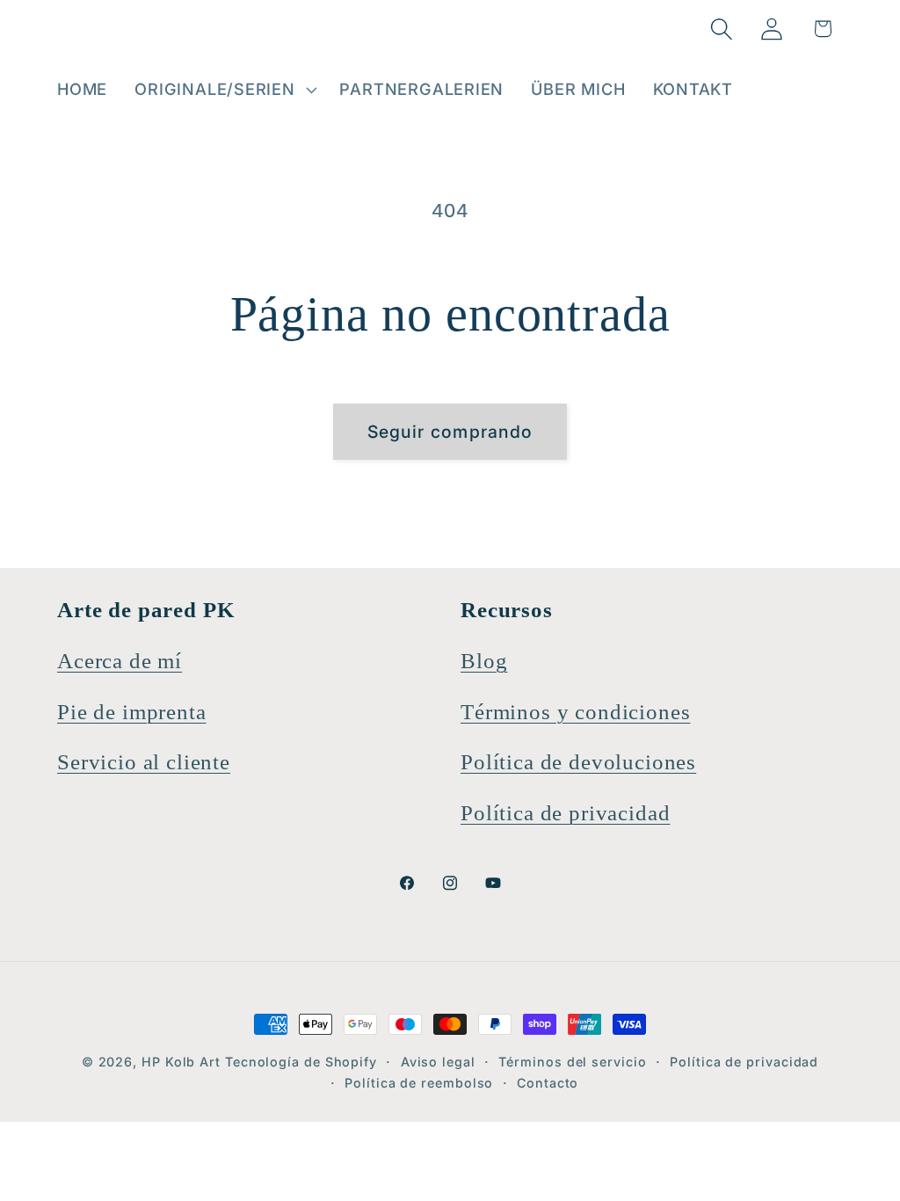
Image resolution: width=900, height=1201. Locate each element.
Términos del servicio (572, 1061)
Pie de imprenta (132, 712)
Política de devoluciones (578, 762)
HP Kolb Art (181, 1061)
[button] (223, 89)
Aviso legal (438, 1061)
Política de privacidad (565, 813)
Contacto (547, 1082)
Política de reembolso (419, 1082)
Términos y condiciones (575, 712)
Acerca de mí (119, 661)
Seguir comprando (450, 431)
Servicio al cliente (143, 762)
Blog (484, 661)
